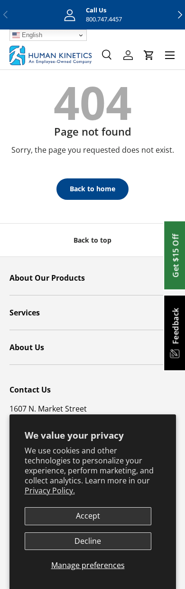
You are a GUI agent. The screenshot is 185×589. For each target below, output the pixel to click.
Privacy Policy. (50, 490)
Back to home (92, 188)
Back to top (92, 240)
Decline (87, 541)
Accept (88, 515)
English (31, 35)
